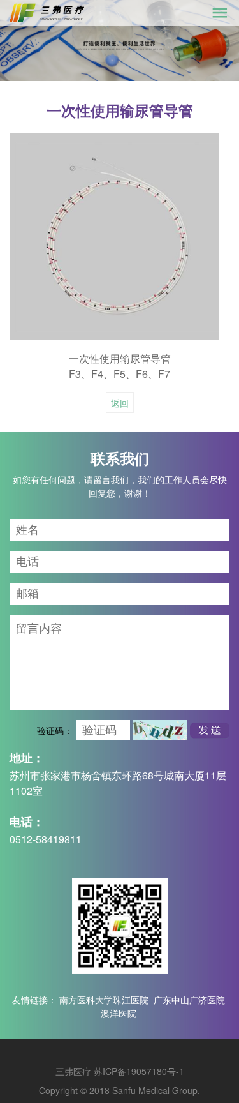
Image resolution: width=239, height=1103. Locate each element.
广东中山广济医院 (189, 999)
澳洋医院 (118, 1013)
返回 (120, 402)
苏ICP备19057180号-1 (139, 1071)
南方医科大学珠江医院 (103, 999)
